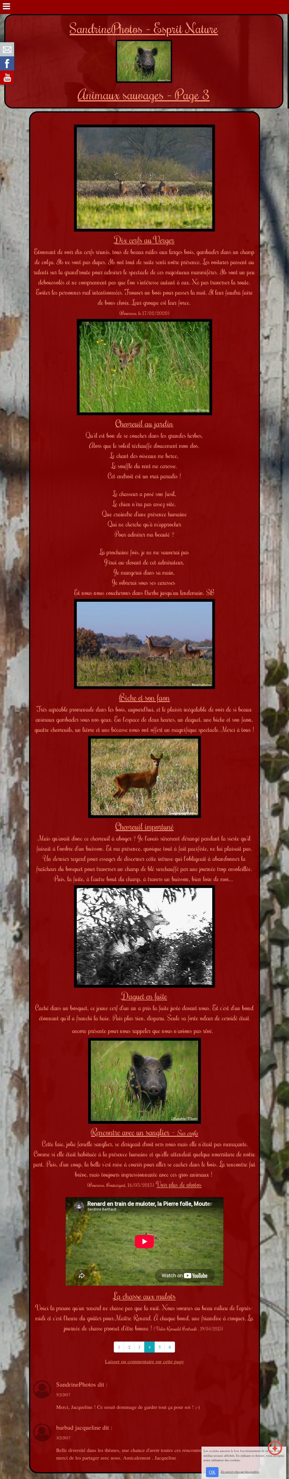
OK (212, 1472)
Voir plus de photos (179, 1184)
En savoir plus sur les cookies (240, 1471)
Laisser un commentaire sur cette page (144, 1361)
